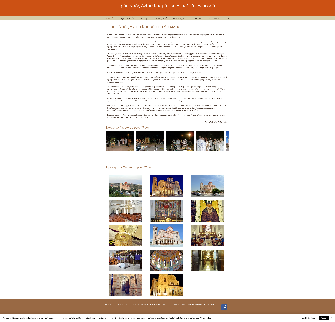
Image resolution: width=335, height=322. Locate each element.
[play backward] (109, 141)
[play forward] (225, 141)
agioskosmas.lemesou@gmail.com (200, 304)
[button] (120, 141)
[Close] (331, 318)
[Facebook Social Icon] (224, 307)
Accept (323, 317)
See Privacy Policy (203, 317)
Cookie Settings (308, 317)
